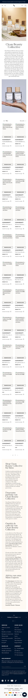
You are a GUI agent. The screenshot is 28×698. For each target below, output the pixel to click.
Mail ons (18, 650)
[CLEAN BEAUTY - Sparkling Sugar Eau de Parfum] (20, 296)
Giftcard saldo (5, 636)
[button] (2, 617)
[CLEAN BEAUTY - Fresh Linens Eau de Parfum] (20, 241)
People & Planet (18, 642)
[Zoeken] (5, 5)
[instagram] (2, 680)
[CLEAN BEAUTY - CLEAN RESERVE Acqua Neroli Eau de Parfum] (7, 158)
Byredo (12, 605)
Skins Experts (11, 581)
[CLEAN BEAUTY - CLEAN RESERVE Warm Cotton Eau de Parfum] (7, 130)
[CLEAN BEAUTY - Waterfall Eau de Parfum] (7, 351)
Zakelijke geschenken (6, 650)
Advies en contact (6, 627)
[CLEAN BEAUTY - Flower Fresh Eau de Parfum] (7, 269)
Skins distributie (5, 652)
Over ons (17, 627)
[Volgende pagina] (17, 455)
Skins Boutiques (18, 631)
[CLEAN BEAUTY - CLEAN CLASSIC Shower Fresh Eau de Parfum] (20, 158)
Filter (6, 120)
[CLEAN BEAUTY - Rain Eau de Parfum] (20, 379)
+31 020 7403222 (20, 648)
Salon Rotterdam (18, 640)
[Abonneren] (24, 666)
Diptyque (18, 605)
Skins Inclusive (18, 629)
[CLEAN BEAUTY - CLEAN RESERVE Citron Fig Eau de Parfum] (20, 130)
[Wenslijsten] (22, 5)
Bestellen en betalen (6, 631)
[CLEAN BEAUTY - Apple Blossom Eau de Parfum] (20, 186)
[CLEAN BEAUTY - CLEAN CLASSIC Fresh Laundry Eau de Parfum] (20, 324)
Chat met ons (19, 652)
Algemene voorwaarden (18, 673)
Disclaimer (17, 688)
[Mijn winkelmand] (25, 5)
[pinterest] (8, 680)
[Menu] (2, 5)
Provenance (4, 640)
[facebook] (5, 680)
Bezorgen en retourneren (7, 634)
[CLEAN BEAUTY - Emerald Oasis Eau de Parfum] (7, 434)
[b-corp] (25, 680)
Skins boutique (19, 655)
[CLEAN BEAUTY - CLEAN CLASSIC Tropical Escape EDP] (20, 434)
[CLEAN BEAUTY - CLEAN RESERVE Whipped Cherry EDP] (7, 296)
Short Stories (17, 638)
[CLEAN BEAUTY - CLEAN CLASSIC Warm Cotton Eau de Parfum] (7, 186)
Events (16, 636)
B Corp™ (4, 642)
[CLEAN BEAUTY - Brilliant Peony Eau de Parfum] (7, 213)
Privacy (3, 674)
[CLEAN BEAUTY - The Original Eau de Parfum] (7, 379)
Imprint (21, 688)
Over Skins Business (6, 648)
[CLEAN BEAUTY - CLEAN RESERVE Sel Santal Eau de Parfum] (7, 241)
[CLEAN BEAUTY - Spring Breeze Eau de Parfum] (20, 351)
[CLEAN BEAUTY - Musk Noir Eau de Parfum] (20, 269)
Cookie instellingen (16, 689)
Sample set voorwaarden (7, 638)
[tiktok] (16, 680)
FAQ (3, 629)
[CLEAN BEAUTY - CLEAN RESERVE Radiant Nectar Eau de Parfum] (7, 407)
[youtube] (12, 680)
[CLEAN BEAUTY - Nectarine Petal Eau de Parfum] (20, 213)
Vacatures (17, 634)
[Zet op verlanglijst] (10, 125)
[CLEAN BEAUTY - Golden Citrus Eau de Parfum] (7, 324)
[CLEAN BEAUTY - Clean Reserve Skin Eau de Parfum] (20, 407)
